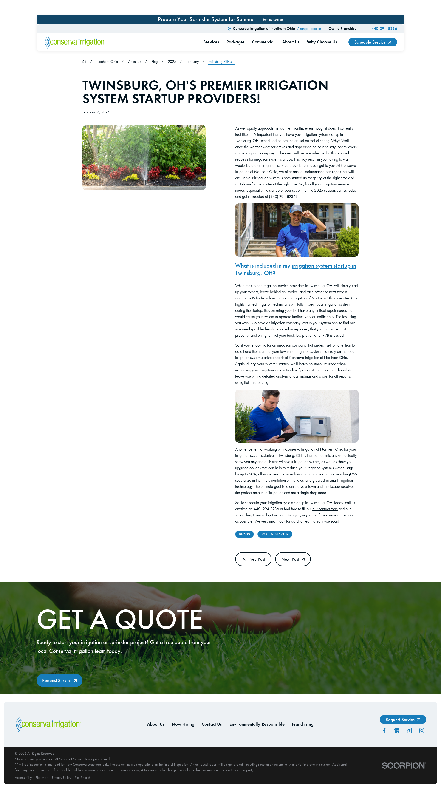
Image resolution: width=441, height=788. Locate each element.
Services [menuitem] (211, 42)
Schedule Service (370, 42)
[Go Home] (84, 61)
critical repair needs (324, 370)
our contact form (325, 508)
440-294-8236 (384, 28)
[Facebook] (384, 730)
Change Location (309, 28)
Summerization (272, 19)
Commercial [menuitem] (263, 42)
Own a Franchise (342, 28)
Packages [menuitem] (235, 42)
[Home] (74, 42)
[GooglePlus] (396, 730)
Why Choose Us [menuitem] (322, 42)
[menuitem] (23, 777)
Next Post (290, 559)
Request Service (56, 680)
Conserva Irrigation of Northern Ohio (314, 449)
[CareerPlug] (409, 730)
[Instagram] (421, 730)
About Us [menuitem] (291, 42)
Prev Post (256, 559)
